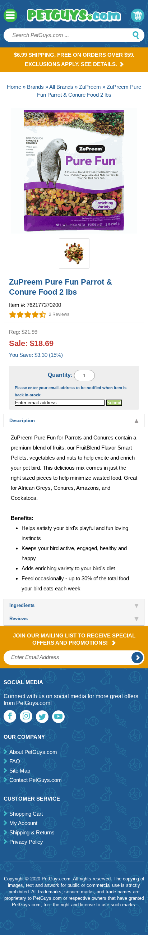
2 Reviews (59, 314)
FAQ (14, 761)
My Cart (137, 15)
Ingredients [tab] (21, 605)
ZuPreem (90, 87)
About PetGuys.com (33, 752)
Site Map (19, 771)
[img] (27, 314)
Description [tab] (22, 420)
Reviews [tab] (18, 618)
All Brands (61, 87)
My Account (23, 823)
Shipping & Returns (32, 832)
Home (14, 87)
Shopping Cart (26, 814)
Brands (35, 87)
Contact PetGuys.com (35, 780)
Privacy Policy (26, 842)
